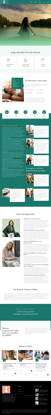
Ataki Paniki (38, 157)
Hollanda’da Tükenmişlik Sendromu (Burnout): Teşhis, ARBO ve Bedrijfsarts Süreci (43, 403)
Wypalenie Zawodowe (41, 176)
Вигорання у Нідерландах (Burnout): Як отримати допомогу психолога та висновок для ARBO (44, 399)
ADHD (15, 197)
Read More (36, 164)
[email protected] (22, 389)
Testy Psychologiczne (16, 191)
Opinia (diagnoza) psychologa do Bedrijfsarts (43, 395)
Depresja (37, 128)
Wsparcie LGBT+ (39, 191)
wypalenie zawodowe (18, 158)
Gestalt (10, 296)
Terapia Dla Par (39, 141)
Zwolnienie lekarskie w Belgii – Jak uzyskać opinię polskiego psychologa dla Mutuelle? (43, 391)
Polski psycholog (5, 368)
